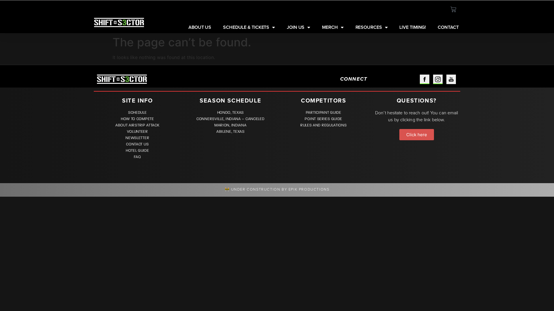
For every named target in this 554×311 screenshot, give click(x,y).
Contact (448, 27)
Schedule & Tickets (246, 27)
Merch (330, 27)
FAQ (137, 157)
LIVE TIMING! (412, 27)
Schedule (137, 112)
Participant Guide (323, 112)
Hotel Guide (137, 150)
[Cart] (453, 9)
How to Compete (137, 119)
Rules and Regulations (323, 125)
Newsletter (137, 138)
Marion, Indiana (230, 125)
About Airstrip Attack (137, 125)
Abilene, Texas (230, 131)
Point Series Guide (323, 119)
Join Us (295, 27)
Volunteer (137, 131)
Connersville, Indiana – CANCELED (230, 119)
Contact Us (137, 144)
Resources (368, 27)
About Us (199, 27)
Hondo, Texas (230, 112)
